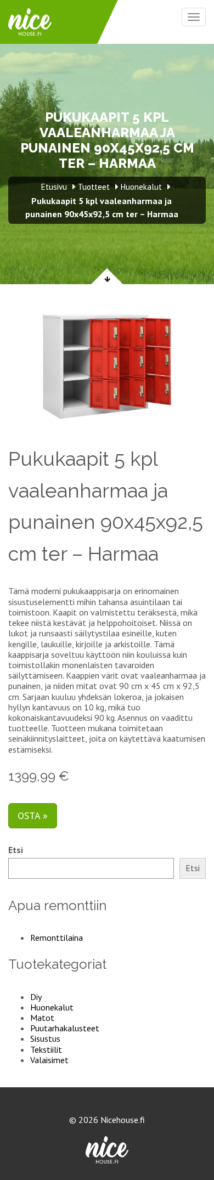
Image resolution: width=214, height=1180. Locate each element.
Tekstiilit (46, 1049)
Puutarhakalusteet (64, 1028)
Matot (42, 1017)
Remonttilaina (56, 937)
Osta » (33, 815)
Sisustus (45, 1038)
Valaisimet (49, 1059)
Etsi (15, 850)
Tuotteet (94, 187)
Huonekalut (52, 1007)
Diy (36, 996)
